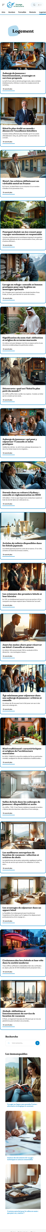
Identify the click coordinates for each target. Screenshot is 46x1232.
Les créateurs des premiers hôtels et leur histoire (22, 595)
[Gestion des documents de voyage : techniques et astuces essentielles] (23, 1133)
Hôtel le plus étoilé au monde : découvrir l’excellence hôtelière (19, 129)
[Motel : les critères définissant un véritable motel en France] (23, 164)
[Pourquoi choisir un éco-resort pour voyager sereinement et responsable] (23, 214)
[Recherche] (34, 5)
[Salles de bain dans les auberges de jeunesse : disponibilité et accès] (23, 784)
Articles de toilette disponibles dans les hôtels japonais (22, 544)
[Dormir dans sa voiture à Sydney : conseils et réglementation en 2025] (23, 475)
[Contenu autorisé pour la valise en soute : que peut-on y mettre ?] (23, 1186)
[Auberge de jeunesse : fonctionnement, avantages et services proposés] (23, 56)
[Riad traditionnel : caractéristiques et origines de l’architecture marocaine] (23, 731)
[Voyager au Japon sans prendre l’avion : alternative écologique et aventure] (23, 1079)
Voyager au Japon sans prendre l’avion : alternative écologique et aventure (22, 1105)
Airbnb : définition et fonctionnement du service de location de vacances (18, 1013)
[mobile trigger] (4, 5)
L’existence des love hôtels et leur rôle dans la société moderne (22, 961)
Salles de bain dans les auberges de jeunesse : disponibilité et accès (21, 803)
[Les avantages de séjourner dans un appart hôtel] (23, 890)
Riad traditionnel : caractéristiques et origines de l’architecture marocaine (21, 751)
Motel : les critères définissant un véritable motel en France (20, 182)
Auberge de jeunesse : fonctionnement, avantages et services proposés (18, 75)
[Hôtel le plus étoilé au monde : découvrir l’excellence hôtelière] (23, 111)
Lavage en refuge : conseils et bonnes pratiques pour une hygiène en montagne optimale (22, 287)
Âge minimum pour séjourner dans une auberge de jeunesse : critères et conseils (22, 698)
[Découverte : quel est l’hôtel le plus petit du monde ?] (23, 371)
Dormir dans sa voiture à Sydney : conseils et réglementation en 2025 (21, 493)
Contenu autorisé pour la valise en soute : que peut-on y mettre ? (22, 1212)
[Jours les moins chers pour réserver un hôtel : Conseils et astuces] (23, 627)
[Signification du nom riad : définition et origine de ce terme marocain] (23, 320)
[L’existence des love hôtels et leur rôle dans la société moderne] (23, 943)
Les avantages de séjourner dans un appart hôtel (21, 908)
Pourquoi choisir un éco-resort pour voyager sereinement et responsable (22, 233)
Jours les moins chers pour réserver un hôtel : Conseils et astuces (22, 645)
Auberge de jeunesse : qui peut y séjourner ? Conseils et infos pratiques (19, 441)
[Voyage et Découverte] (15, 5)
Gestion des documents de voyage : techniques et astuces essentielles (20, 1159)
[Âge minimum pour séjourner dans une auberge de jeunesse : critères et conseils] (23, 678)
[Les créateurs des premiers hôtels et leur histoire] (23, 577)
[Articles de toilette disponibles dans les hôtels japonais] (23, 526)
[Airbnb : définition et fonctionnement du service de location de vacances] (23, 994)
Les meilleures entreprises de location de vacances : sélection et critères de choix (20, 855)
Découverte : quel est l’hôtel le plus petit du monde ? (21, 389)
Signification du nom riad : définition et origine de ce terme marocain (22, 338)
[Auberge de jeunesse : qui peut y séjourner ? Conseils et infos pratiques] (23, 422)
